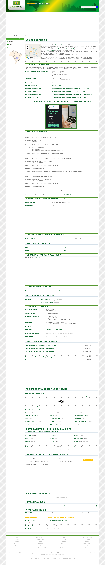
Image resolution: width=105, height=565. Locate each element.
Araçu (27, 418)
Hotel (11, 44)
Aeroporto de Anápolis (47, 300)
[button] (27, 46)
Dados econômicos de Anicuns (41, 341)
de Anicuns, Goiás (38, 4)
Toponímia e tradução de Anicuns (43, 255)
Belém (51, 444)
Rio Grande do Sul (87, 537)
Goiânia (76, 441)
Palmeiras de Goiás (48, 50)
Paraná (64, 541)
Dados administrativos (38, 243)
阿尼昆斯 (37, 257)
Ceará (16, 548)
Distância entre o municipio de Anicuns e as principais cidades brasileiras (48, 430)
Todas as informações (13, 47)
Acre (17, 537)
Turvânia (37, 407)
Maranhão (40, 543)
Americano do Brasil (30, 415)
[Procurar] (97, 7)
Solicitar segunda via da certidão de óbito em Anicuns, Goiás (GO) (70, 91)
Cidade (60, 458)
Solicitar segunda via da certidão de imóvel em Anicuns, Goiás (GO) (70, 97)
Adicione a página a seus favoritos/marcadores (60, 517)
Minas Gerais (40, 550)
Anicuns (43, 44)
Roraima (87, 541)
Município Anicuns (26, 35)
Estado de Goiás (17, 35)
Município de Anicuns (36, 40)
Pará (64, 537)
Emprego (11, 41)
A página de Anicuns (36, 510)
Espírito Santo (40, 539)
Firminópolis (77, 418)
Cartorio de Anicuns (36, 132)
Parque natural (29, 336)
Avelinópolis (64, 49)
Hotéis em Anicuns (35, 502)
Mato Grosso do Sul (40, 547)
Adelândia (71, 49)
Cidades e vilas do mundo (68, 558)
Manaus (27, 441)
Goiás (65, 250)
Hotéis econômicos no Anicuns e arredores (80, 506)
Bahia (16, 545)
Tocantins (87, 550)
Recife (27, 444)
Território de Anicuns (37, 307)
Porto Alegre (53, 447)
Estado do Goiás (59, 44)
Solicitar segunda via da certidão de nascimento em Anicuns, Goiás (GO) (72, 88)
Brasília (76, 435)
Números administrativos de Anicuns (45, 235)
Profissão (32, 458)
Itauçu (75, 424)
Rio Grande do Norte (63, 550)
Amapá (17, 541)
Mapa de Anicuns (50, 290)
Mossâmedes (53, 424)
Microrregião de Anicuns (52, 330)
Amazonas (17, 543)
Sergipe (87, 547)
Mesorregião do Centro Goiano (54, 329)
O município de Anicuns (37, 65)
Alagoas (17, 539)
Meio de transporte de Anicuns (42, 295)
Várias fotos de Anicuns (38, 493)
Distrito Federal (40, 537)
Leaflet (28, 57)
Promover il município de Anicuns (57, 520)
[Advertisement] (52, 23)
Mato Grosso (40, 545)
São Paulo (28, 435)
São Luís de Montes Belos (81, 421)
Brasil (65, 247)
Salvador (52, 438)
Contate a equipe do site (53, 558)
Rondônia (87, 539)
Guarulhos (77, 447)
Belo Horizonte (78, 438)
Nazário (58, 49)
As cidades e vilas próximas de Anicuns (46, 389)
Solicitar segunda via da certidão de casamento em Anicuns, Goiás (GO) (72, 94)
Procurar (88, 459)
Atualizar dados (45, 60)
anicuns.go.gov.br (57, 85)
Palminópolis (53, 421)
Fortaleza (27, 438)
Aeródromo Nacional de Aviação (49, 299)
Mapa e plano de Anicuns (38, 287)
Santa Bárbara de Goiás (80, 415)
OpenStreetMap (29, 58)
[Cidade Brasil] (16, 8)
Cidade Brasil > (11, 35)
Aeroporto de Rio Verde (47, 302)
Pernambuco (64, 543)
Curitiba (52, 441)
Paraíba (64, 539)
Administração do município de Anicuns (46, 199)
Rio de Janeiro (54, 435)
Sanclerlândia (29, 424)
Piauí (64, 545)
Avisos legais (33, 558)
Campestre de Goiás (31, 421)
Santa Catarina (87, 543)
